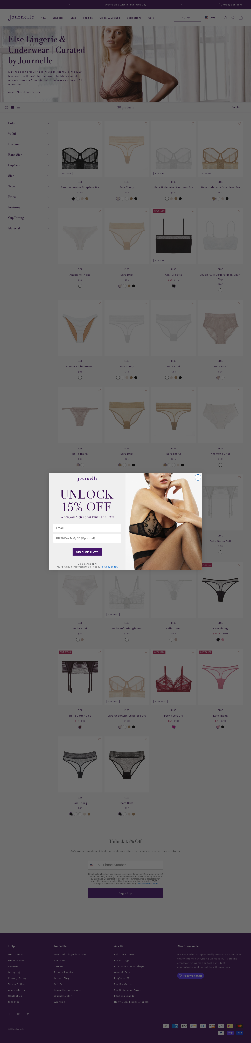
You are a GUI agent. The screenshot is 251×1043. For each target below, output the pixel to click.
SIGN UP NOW (87, 552)
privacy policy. (110, 566)
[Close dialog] (198, 477)
